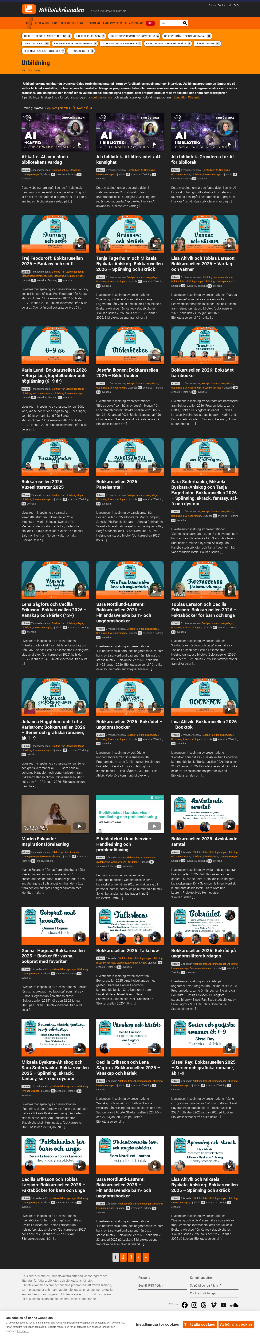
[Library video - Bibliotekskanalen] (29, 8)
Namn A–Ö (67, 108)
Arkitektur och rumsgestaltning (47, 36)
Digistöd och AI (36, 43)
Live (150, 23)
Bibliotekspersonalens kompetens (134, 36)
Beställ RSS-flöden (150, 1285)
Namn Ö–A (84, 108)
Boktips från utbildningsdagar (187, 36)
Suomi (212, 5)
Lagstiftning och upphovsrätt (168, 43)
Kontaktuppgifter (201, 1278)
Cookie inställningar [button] (203, 1293)
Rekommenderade (211, 387)
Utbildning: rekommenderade (37, 275)
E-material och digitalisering (75, 43)
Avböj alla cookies (236, 1324)
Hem (28, 23)
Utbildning (93, 23)
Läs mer (21, 1331)
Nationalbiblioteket (129, 857)
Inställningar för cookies (157, 1324)
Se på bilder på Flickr (204, 1285)
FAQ (236, 5)
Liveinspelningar (30, 174)
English (222, 5)
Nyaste (38, 108)
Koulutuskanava (102, 97)
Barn (55, 23)
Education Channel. (186, 97)
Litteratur (42, 23)
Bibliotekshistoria (90, 36)
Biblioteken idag (72, 23)
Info (230, 5)
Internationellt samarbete (121, 43)
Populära (51, 108)
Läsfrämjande (207, 43)
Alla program (134, 23)
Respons (144, 1278)
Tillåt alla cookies (199, 1324)
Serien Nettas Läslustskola (44, 51)
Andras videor (112, 23)
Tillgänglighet (81, 51)
